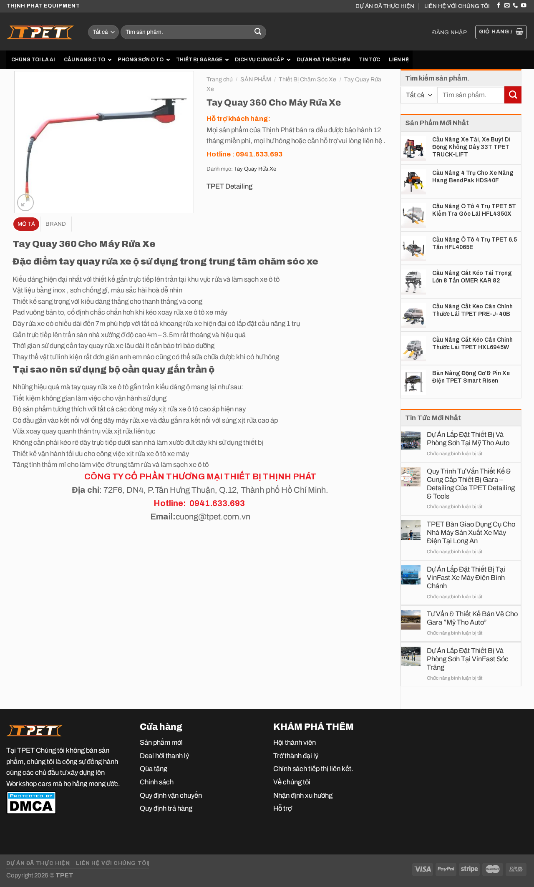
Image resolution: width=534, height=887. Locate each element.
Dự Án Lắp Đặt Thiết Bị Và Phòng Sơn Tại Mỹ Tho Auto (468, 438)
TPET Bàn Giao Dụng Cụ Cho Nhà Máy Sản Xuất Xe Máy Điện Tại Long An (471, 532)
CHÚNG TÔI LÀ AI (33, 60)
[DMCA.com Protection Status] (31, 802)
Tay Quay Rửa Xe (255, 169)
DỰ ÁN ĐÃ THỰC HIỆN (384, 6)
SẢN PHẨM (255, 79)
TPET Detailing (229, 186)
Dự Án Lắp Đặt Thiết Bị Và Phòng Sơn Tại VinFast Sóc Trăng (468, 659)
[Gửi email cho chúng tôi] (506, 6)
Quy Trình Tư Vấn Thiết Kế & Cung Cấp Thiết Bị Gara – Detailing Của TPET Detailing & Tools (471, 483)
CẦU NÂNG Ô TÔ (84, 60)
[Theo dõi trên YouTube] (523, 6)
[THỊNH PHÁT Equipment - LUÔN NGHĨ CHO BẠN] (41, 31)
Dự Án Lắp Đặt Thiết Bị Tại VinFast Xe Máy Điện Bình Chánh (466, 577)
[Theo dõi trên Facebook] (498, 6)
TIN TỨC (369, 60)
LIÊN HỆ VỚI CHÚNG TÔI (457, 6)
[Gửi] (258, 32)
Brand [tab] (55, 224)
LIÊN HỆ (399, 60)
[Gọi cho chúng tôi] (515, 6)
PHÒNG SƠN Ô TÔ (141, 60)
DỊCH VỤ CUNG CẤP (259, 60)
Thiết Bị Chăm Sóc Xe (307, 79)
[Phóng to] (25, 202)
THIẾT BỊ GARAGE (199, 60)
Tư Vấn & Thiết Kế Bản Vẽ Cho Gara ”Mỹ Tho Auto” (472, 618)
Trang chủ (220, 79)
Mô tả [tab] (26, 224)
